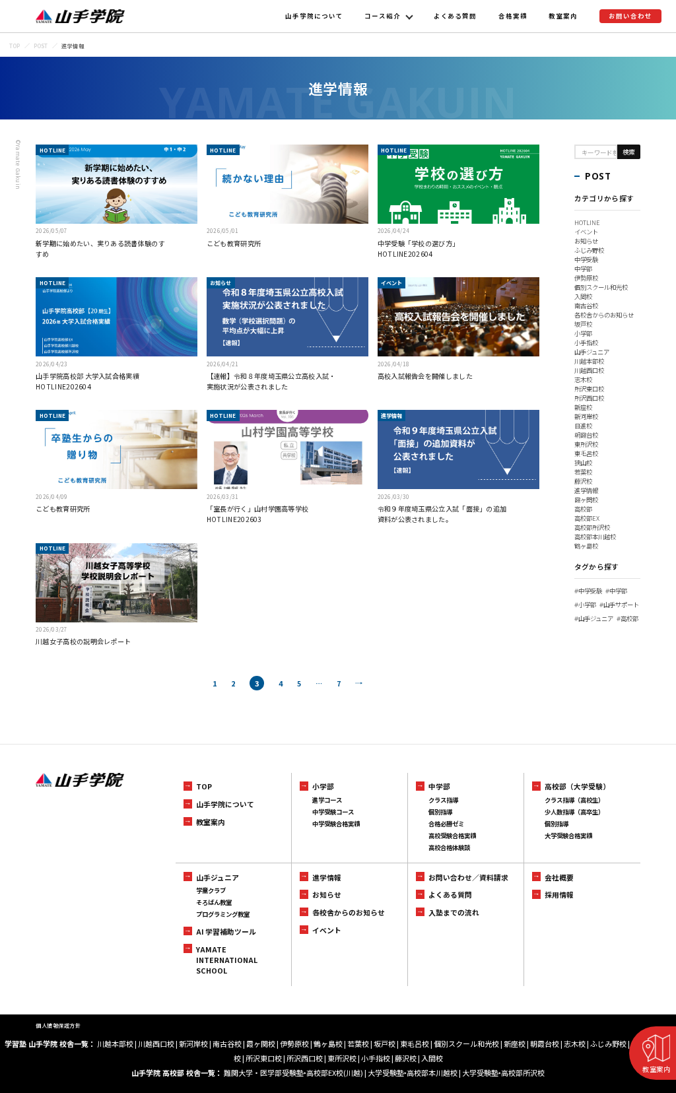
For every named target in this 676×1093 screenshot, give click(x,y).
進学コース (327, 800)
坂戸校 (583, 324)
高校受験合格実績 (452, 835)
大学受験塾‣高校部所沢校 (503, 1072)
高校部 (583, 508)
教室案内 (563, 15)
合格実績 (512, 15)
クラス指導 (443, 800)
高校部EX (586, 518)
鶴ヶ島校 (586, 545)
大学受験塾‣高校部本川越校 (412, 1072)
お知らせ (586, 241)
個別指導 (440, 811)
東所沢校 (586, 444)
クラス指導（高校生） (574, 800)
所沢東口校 (589, 388)
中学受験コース (333, 811)
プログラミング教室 (223, 914)
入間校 (583, 296)
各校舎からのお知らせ (604, 314)
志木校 (583, 379)
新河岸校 (586, 416)
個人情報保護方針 (58, 1025)
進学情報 (586, 490)
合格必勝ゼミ (446, 823)
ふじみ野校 (589, 250)
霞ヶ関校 (586, 499)
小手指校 (586, 342)
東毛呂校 (586, 453)
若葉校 (583, 472)
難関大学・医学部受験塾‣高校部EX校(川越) (293, 1072)
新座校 (583, 407)
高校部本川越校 (595, 536)
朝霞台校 (586, 435)
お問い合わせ (630, 15)
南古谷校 (586, 305)
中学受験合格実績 (336, 823)
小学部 (583, 333)
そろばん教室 (214, 902)
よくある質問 (455, 15)
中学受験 (586, 259)
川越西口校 (589, 370)
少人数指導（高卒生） (574, 811)
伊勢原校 (586, 277)
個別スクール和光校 (601, 287)
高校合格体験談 (449, 847)
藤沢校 (583, 481)
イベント (586, 231)
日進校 (583, 425)
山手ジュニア (591, 351)
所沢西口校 (589, 398)
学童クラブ (211, 890)
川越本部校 (589, 361)
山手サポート (619, 604)
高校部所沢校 (592, 527)
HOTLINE (587, 222)
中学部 (583, 268)
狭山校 (583, 462)
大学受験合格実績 (568, 835)
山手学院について (314, 15)
